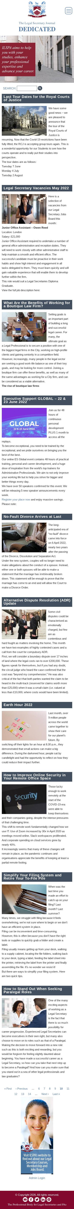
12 (15, 1093)
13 (22, 1093)
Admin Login (37, 1178)
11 (68, 1088)
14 (29, 1093)
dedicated (37, 28)
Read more (65, 124)
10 (61, 1088)
